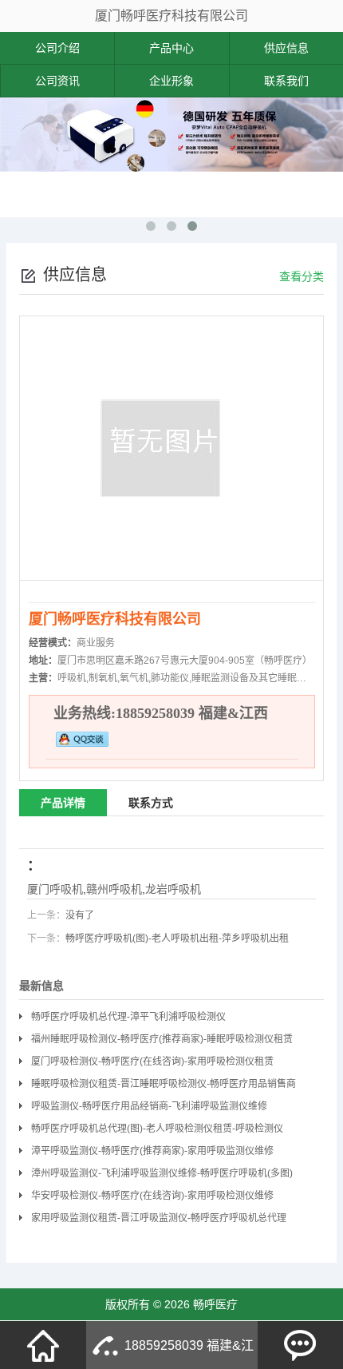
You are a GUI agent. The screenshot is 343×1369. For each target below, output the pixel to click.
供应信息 (286, 48)
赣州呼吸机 (114, 889)
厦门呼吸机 (55, 889)
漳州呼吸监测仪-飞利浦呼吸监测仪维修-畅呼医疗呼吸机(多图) (162, 1173)
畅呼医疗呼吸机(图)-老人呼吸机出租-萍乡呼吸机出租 (177, 938)
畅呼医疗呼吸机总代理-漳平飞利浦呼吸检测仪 (128, 1016)
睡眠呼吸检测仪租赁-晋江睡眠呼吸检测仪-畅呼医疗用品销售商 (163, 1083)
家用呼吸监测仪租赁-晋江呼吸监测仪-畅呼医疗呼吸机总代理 (158, 1218)
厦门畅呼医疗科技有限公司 (171, 15)
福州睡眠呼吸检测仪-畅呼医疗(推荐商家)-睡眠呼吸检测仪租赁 (162, 1039)
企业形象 (171, 80)
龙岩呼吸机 (173, 889)
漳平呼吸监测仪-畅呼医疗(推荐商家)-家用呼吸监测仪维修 (152, 1151)
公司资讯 (57, 80)
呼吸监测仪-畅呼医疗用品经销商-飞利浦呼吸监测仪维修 (149, 1106)
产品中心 (171, 48)
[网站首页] (43, 1345)
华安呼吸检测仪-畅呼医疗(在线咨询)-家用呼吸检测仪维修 (152, 1195)
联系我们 (286, 80)
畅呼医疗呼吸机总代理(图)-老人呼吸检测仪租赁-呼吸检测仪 (157, 1128)
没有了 (79, 915)
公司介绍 (57, 48)
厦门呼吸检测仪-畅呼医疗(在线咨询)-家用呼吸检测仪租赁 (152, 1061)
